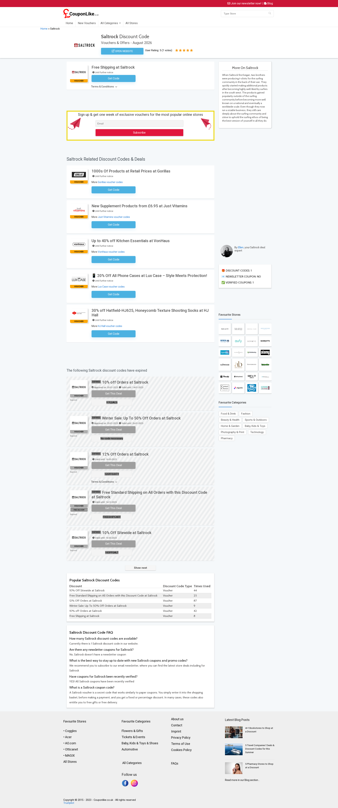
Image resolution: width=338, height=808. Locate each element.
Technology (257, 432)
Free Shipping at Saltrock (113, 67)
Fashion (245, 413)
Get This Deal (113, 393)
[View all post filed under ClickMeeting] (252, 352)
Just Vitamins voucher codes (114, 217)
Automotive (130, 749)
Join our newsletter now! (245, 3)
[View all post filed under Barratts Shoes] (265, 341)
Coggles (71, 731)
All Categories (109, 23)
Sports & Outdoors (256, 419)
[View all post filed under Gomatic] (252, 341)
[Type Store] (270, 13)
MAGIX (70, 755)
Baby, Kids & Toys (255, 426)
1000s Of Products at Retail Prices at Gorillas (131, 171)
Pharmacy (227, 438)
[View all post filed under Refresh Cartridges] (225, 341)
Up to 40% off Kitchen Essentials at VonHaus (131, 241)
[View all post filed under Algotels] (238, 387)
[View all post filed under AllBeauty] (265, 377)
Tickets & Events (133, 737)
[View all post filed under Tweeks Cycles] (265, 365)
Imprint (176, 731)
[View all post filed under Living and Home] (265, 387)
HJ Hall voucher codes (110, 326)
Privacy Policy (180, 737)
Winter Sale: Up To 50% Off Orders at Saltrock (141, 418)
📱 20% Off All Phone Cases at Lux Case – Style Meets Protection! (149, 275)
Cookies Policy (181, 750)
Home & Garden (230, 426)
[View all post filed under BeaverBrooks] (252, 365)
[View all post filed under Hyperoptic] (225, 352)
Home (69, 23)
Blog (270, 3)
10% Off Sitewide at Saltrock (126, 533)
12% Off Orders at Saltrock (125, 454)
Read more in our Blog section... (242, 780)
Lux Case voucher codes (111, 286)
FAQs (174, 763)
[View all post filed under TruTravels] (252, 387)
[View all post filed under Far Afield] (238, 328)
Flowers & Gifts (132, 731)
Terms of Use (180, 744)
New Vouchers (87, 23)
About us (177, 719)
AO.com (70, 743)
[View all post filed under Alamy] (265, 352)
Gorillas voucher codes (110, 182)
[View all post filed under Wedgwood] (265, 328)
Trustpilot (68, 802)
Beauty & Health (230, 419)
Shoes (153, 743)
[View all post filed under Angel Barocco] (238, 365)
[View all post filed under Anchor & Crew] (238, 352)
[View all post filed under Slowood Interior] (225, 365)
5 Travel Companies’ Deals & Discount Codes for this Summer (259, 749)
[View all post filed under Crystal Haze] (252, 328)
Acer (68, 737)
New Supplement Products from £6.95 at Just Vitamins (139, 206)
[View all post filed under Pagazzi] (225, 328)
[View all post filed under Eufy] (238, 341)
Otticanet (71, 749)
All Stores (132, 23)
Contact (176, 725)
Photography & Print (232, 432)
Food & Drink (228, 413)
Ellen (240, 247)
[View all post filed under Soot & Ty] (252, 377)
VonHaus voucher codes (111, 251)
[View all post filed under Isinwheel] (238, 377)
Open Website (123, 51)
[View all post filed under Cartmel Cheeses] (225, 387)
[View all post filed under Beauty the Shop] (225, 377)
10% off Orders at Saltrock (125, 382)
